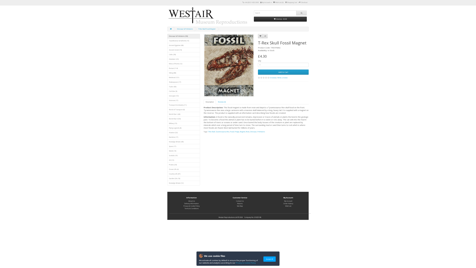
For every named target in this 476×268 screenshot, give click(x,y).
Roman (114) (173, 68)
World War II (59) (175, 119)
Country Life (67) (174, 174)
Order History (288, 203)
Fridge (237, 132)
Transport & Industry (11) (178, 105)
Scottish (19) (173, 155)
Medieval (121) (174, 77)
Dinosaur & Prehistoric (185, 29)
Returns (240, 203)
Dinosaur (253, 132)
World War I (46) (174, 114)
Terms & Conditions (192, 208)
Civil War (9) (173, 91)
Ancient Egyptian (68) (176, 45)
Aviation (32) (173, 133)
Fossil (232, 132)
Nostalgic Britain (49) (176, 142)
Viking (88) (172, 73)
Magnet (242, 132)
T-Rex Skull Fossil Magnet (206, 29)
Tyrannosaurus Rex (222, 132)
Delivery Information (191, 203)
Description (210, 102)
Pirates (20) (173, 165)
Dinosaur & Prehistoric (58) (178, 36)
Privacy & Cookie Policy (246, 263)
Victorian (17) (173, 100)
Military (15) (173, 123)
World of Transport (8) (177, 110)
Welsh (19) (172, 151)
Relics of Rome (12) (175, 64)
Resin (248, 132)
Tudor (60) (172, 87)
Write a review (282, 78)
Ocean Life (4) (173, 169)
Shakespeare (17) (175, 82)
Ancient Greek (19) (175, 50)
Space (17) (172, 146)
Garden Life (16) (174, 178)
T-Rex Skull (211, 132)
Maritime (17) (173, 137)
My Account (288, 201)
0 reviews (273, 78)
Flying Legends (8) (175, 128)
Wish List (288, 206)
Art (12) (171, 160)
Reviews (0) (222, 102)
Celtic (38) (172, 54)
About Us (191, 201)
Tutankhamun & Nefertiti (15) (179, 41)
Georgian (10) (173, 96)
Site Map (240, 206)
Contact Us (240, 201)
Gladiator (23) (174, 59)
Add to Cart (283, 72)
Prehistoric (261, 132)
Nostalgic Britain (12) (176, 183)
